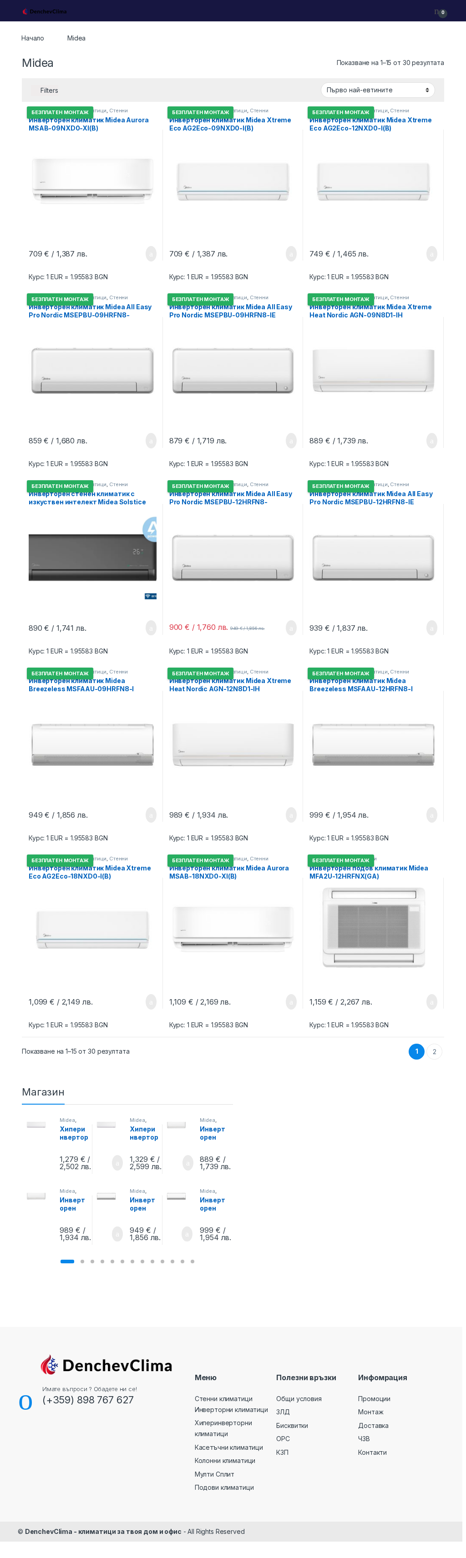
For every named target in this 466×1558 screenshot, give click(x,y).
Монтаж (370, 1412)
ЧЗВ (364, 1438)
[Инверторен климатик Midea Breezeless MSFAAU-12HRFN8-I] (180, 1196)
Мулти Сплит (214, 1474)
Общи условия (298, 1398)
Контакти (372, 1452)
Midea (67, 1120)
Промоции (374, 1398)
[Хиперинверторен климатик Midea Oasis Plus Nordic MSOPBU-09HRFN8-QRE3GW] (39, 1125)
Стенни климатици (224, 1398)
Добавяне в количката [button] (141, 253)
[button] (67, 1261)
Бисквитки (292, 1425)
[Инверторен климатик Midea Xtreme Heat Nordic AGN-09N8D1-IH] (180, 1125)
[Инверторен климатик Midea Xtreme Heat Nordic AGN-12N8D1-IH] (39, 1196)
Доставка (373, 1425)
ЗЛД (283, 1412)
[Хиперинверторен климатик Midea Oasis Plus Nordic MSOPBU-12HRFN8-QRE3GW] (109, 1125)
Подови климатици (224, 1487)
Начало (32, 38)
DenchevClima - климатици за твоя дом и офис (103, 1531)
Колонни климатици (225, 1460)
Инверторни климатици (231, 1409)
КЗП (282, 1452)
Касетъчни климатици (229, 1447)
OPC (283, 1438)
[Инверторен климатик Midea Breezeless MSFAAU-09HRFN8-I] (109, 1196)
